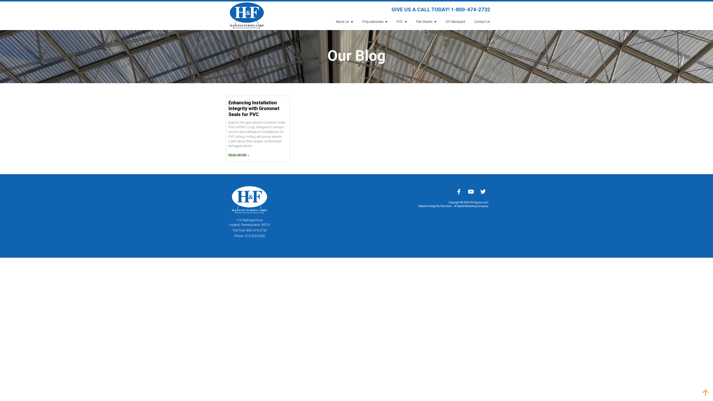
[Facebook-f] (458, 191)
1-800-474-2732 (470, 9)
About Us (342, 22)
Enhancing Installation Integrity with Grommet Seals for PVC (253, 108)
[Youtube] (470, 191)
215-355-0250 (255, 236)
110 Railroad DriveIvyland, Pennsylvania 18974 (249, 222)
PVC (400, 22)
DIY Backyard (455, 22)
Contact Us (482, 22)
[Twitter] (483, 191)
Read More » (238, 155)
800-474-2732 (256, 230)
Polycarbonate (372, 22)
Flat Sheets (424, 22)
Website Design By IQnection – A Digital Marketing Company (453, 206)
